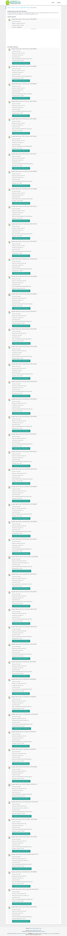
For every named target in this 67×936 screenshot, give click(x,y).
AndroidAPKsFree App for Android (38, 931)
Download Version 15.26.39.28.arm (21, 413)
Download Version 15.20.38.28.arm (21, 535)
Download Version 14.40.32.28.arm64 (22, 868)
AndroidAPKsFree (14, 933)
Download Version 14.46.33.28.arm (21, 781)
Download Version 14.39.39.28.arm (21, 886)
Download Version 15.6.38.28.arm (21, 676)
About (20, 933)
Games (59, 2)
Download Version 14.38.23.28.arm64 (22, 903)
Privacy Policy (25, 933)
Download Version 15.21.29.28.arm (21, 500)
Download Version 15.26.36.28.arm (21, 430)
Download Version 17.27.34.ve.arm (21, 220)
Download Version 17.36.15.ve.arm (21, 168)
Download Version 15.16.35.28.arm (21, 588)
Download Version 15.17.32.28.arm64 (22, 570)
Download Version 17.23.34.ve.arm (21, 238)
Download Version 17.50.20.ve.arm (21, 63)
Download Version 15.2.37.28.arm (21, 746)
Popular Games (38, 930)
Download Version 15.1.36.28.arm (21, 763)
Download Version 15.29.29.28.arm (21, 378)
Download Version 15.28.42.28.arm (21, 395)
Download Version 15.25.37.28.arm (21, 448)
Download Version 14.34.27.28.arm (21, 921)
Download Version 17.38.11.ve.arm (21, 150)
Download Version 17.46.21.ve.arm (21, 80)
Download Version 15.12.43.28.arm (21, 623)
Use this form (50, 933)
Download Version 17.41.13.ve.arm (21, 115)
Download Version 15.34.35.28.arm (21, 308)
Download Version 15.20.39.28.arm (21, 518)
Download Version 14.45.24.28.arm (21, 798)
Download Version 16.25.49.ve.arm (21, 290)
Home (9, 7)
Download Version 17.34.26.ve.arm (21, 185)
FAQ (40, 928)
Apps (53, 2)
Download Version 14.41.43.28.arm (21, 833)
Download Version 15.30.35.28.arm (21, 343)
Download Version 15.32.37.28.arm (21, 325)
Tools (17, 7)
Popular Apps (32, 930)
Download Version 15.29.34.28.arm (21, 360)
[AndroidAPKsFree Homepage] (13, 2)
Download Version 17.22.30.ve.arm (21, 255)
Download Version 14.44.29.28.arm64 (22, 816)
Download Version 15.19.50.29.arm (21, 553)
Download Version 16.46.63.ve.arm (21, 273)
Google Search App (24, 7)
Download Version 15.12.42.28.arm (21, 641)
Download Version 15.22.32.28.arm (21, 483)
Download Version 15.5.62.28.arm (21, 693)
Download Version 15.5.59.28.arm (21, 711)
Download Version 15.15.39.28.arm (21, 606)
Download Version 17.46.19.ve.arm (21, 98)
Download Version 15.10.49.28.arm (21, 658)
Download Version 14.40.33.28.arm (21, 851)
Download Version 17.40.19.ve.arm (21, 133)
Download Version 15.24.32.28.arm (21, 465)
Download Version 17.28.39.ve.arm (21, 203)
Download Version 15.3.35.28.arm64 (21, 728)
